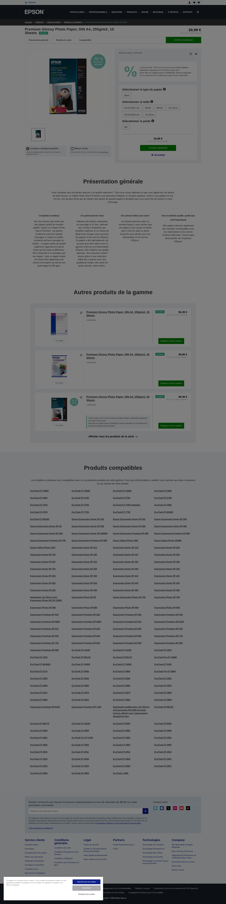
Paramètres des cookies (86, 894)
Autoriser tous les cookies (86, 882)
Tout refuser (86, 888)
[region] (53, 888)
